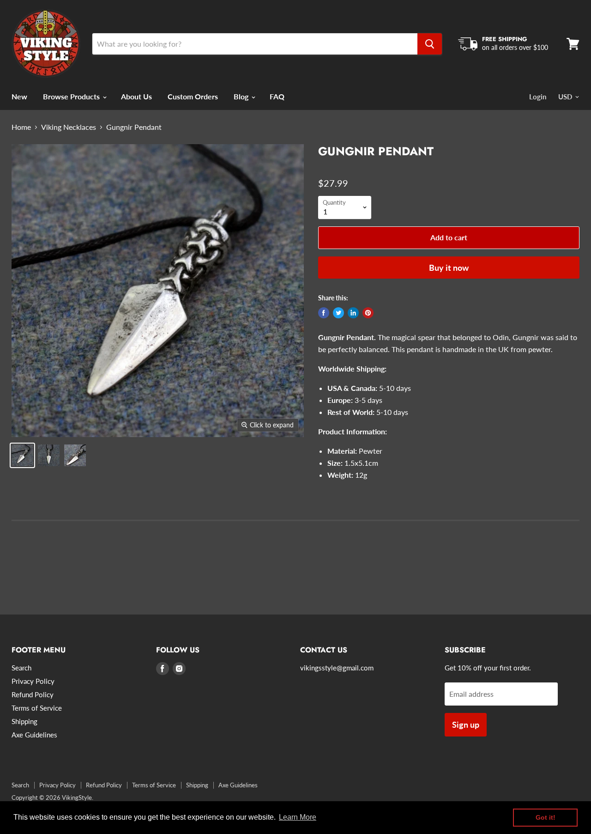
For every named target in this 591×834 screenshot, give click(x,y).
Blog (242, 96)
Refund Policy (33, 694)
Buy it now (449, 267)
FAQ (277, 96)
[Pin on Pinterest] (368, 312)
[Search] (429, 44)
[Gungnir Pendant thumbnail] (22, 455)
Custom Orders (193, 96)
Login (537, 96)
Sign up (465, 724)
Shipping (24, 721)
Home (21, 127)
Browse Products (72, 96)
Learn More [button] (297, 817)
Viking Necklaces (68, 127)
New (19, 96)
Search (21, 668)
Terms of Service (37, 708)
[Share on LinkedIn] (353, 312)
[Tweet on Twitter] (338, 312)
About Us (136, 96)
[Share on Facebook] (323, 312)
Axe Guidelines (34, 735)
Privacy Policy (33, 681)
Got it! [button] (545, 817)
